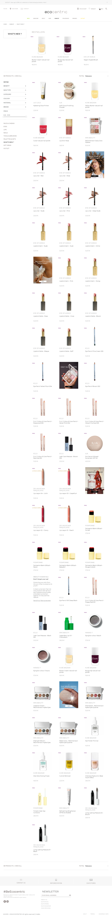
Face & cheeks (9, 123)
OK (70, 895)
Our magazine (46, 906)
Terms (93, 914)
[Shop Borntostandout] (94, 480)
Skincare (35, 18)
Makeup (57, 18)
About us (44, 899)
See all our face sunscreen (42, 600)
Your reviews (46, 908)
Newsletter (48, 891)
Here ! (44, 2)
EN (6, 8)
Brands (75, 18)
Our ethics (44, 902)
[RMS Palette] (68, 375)
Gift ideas (7, 145)
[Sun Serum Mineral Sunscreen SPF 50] (68, 694)
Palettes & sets (10, 139)
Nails (6, 133)
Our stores (45, 904)
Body (43, 18)
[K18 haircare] (94, 164)
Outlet (83, 18)
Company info (103, 914)
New (28, 18)
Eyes (5, 126)
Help (85, 914)
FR (4, 8)
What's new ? (9, 142)
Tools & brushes (10, 136)
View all (18, 76)
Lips (5, 129)
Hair (50, 18)
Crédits (37, 914)
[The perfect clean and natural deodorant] (42, 270)
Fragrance (66, 18)
